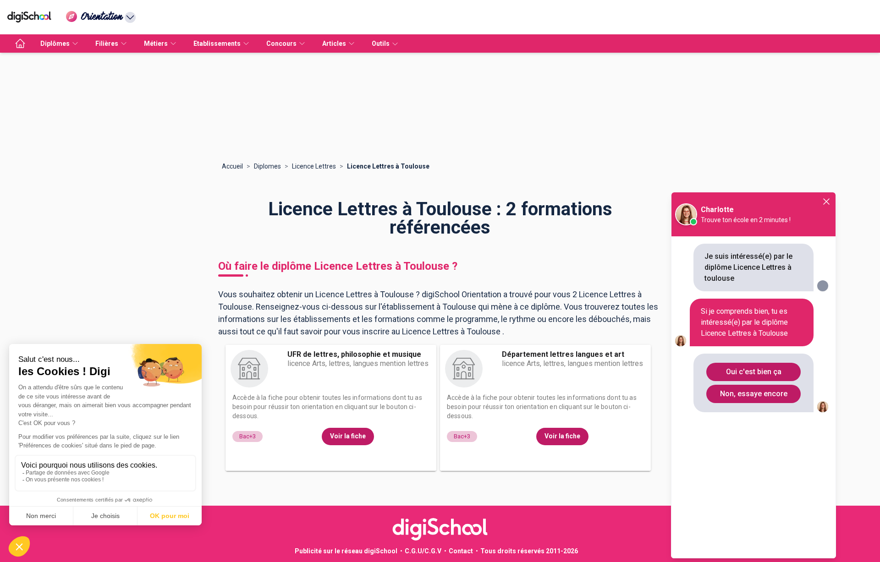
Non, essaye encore (753, 393)
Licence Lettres (314, 166)
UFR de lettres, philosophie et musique (354, 354)
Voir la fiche (348, 436)
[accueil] (20, 43)
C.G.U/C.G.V (423, 551)
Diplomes (267, 166)
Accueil (232, 166)
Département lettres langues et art (563, 354)
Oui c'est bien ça (753, 371)
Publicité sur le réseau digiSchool (346, 551)
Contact (461, 551)
